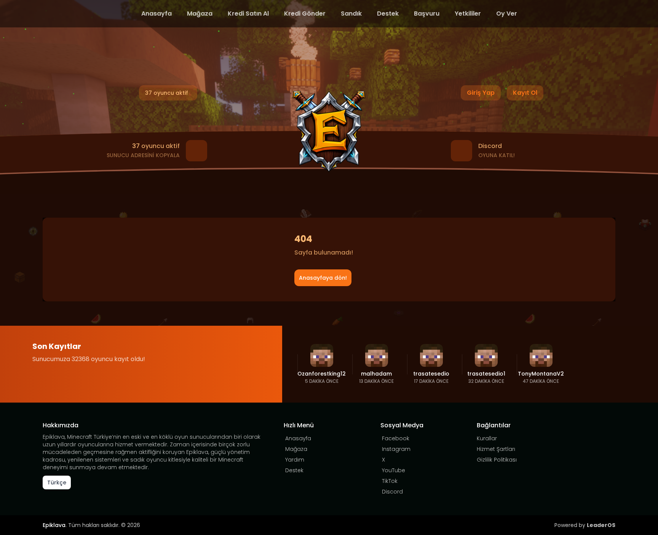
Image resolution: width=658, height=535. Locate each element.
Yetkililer (468, 13)
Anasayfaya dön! (323, 278)
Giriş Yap (481, 92)
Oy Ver (506, 13)
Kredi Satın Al (248, 13)
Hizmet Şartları (496, 449)
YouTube (393, 470)
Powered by (584, 525)
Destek (388, 13)
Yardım (294, 459)
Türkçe (56, 482)
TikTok (390, 481)
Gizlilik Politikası (497, 459)
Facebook (395, 438)
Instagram (396, 449)
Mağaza (199, 13)
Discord (392, 491)
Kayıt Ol (525, 92)
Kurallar (487, 438)
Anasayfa (156, 13)
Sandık (351, 13)
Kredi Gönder (305, 13)
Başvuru (426, 13)
